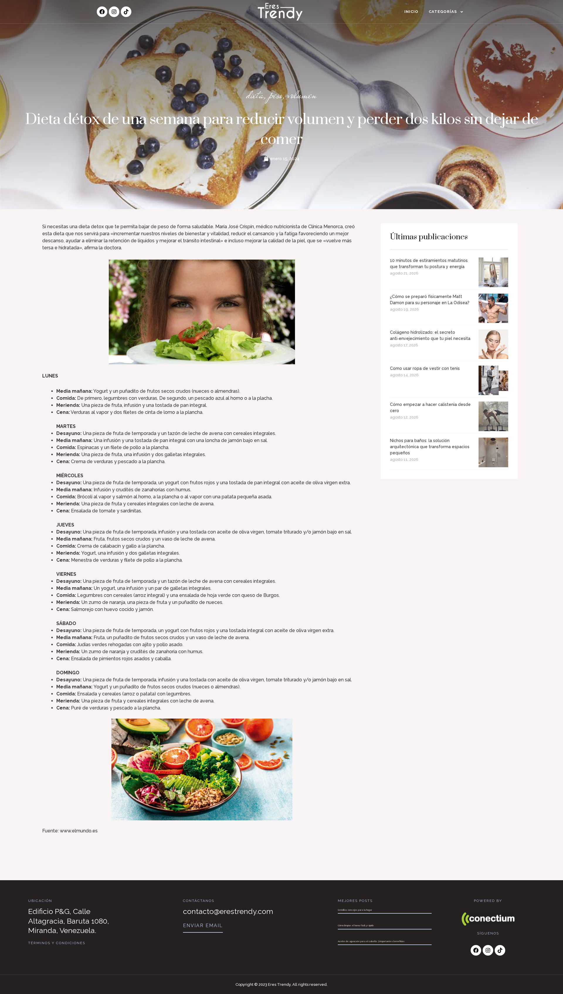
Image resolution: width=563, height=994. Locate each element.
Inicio (411, 11)
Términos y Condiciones (56, 943)
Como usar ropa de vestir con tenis (425, 368)
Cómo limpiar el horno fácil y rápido (356, 925)
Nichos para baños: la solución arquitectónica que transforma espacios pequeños (429, 446)
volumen (302, 95)
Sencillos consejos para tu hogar (355, 909)
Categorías (443, 11)
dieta (255, 95)
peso (275, 95)
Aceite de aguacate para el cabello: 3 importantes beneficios (371, 941)
